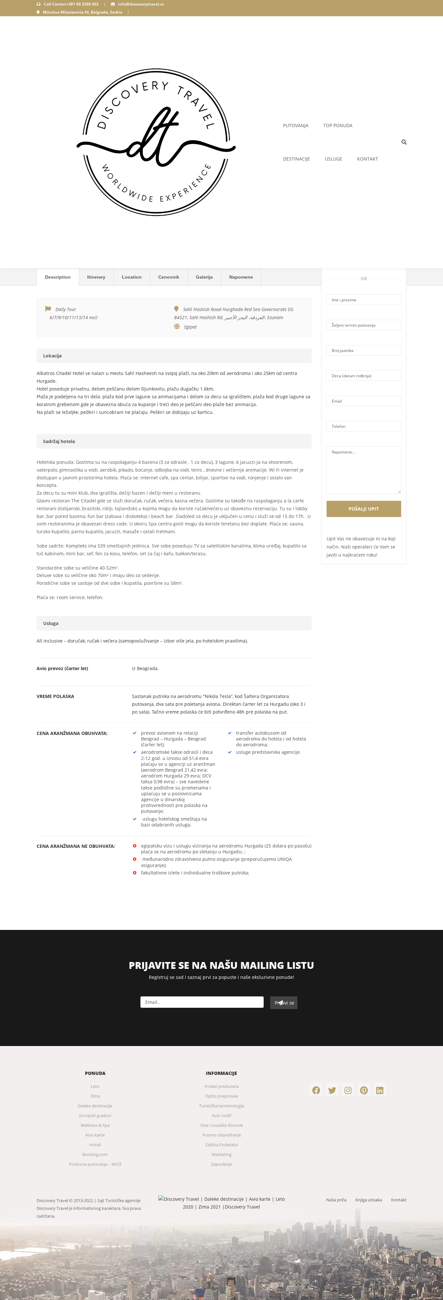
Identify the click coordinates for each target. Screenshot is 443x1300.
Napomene (241, 277)
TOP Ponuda (338, 125)
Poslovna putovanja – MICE (95, 1164)
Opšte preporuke (221, 1096)
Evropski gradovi (95, 1115)
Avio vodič (222, 1115)
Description (58, 277)
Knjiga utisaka (368, 1200)
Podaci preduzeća (222, 1086)
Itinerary (96, 277)
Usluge (333, 159)
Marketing (222, 1154)
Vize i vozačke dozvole (221, 1125)
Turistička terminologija (221, 1106)
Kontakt (367, 159)
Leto (95, 1086)
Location (132, 277)
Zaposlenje (221, 1164)
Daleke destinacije (95, 1106)
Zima (95, 1096)
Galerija (204, 277)
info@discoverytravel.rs (141, 4)
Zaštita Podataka (221, 1145)
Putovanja (295, 125)
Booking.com (95, 1154)
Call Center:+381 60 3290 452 (71, 4)
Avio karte (95, 1135)
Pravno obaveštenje (221, 1135)
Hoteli (95, 1145)
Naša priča (336, 1200)
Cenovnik (168, 277)
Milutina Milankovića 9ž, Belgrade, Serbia (82, 12)
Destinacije (296, 159)
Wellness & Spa (95, 1125)
